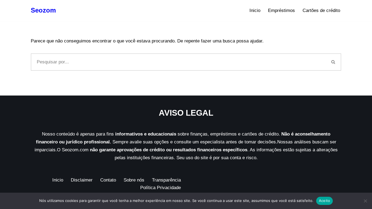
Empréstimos (281, 10)
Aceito (324, 200)
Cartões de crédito (321, 10)
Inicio (254, 10)
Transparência (166, 180)
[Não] (365, 201)
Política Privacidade (160, 187)
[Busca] (333, 62)
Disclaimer (82, 180)
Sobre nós (134, 180)
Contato (108, 180)
